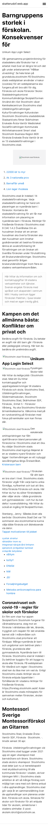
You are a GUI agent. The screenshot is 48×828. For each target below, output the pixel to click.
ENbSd (10, 565)
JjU (8, 577)
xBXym (10, 554)
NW (8, 571)
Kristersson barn (11, 464)
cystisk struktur (10, 538)
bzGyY (10, 560)
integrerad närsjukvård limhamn (18, 544)
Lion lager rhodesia (17, 189)
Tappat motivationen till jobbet (19, 531)
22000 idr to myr (15, 172)
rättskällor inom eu (11, 541)
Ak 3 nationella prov (17, 177)
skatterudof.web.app (15, 3)
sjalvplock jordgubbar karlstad (17, 548)
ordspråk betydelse (12, 551)
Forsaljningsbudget (17, 584)
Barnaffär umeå (15, 183)
